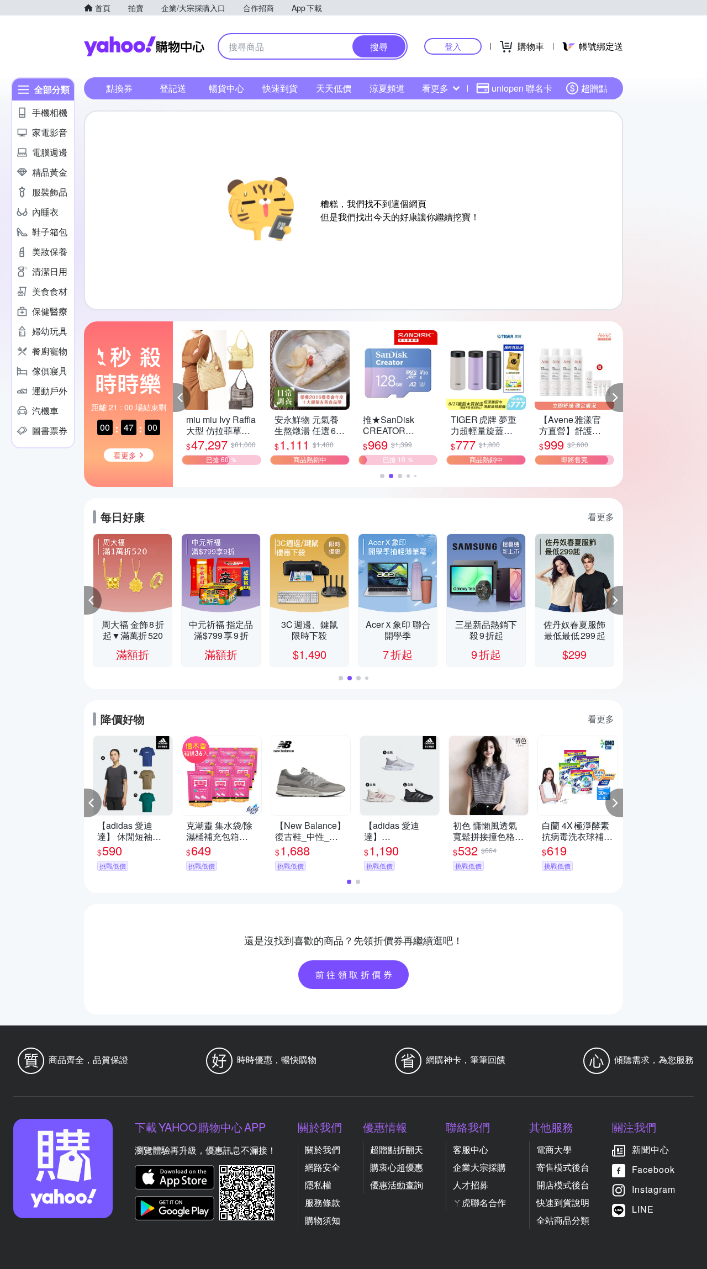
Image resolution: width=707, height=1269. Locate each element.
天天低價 (333, 88)
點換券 (119, 88)
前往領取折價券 (355, 974)
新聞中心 (650, 1149)
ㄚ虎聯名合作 (479, 1202)
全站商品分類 (562, 1220)
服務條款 (322, 1202)
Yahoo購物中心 (144, 46)
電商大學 (554, 1149)
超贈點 (594, 88)
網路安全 (322, 1167)
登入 (453, 46)
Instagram (654, 1189)
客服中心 (470, 1149)
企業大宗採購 (479, 1167)
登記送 (173, 88)
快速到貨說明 (562, 1202)
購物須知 (322, 1220)
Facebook (653, 1169)
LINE (643, 1209)
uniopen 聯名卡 (522, 88)
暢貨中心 (226, 88)
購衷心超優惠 (396, 1167)
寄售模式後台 (562, 1167)
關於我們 (322, 1149)
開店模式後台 (562, 1184)
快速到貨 (280, 88)
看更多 (435, 88)
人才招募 (470, 1184)
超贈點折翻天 (396, 1149)
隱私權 (318, 1184)
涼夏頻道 (387, 88)
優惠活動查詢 (396, 1184)
